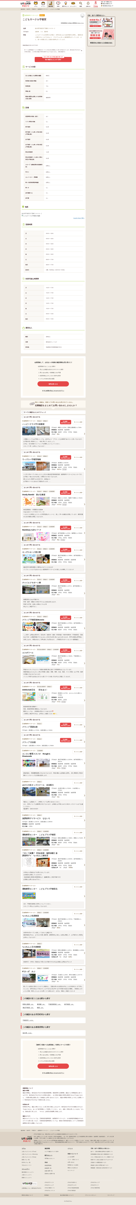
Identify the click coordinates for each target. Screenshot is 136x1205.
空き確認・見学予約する (65, 422)
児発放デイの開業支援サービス (98, 1162)
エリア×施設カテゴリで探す (52, 1151)
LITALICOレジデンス (50, 1190)
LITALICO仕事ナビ (72, 1182)
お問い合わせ (71, 1162)
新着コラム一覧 (26, 1159)
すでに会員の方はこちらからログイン (53, 390)
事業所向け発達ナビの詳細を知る (101, 43)
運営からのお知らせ (73, 1168)
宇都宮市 (28, 1020)
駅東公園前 (28, 1004)
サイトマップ (71, 1170)
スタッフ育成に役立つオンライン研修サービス (102, 1157)
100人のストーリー (26, 1165)
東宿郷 (40, 1004)
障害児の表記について (27, 1195)
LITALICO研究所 (72, 1190)
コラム (24, 1148)
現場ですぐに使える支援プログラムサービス (102, 1159)
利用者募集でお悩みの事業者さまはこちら (72, 23)
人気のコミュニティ (27, 1175)
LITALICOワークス (49, 1182)
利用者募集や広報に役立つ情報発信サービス (102, 1154)
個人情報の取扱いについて (67, 1195)
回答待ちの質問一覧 (50, 1173)
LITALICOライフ (95, 1185)
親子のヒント (48, 1155)
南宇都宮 (68, 1004)
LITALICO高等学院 (95, 1188)
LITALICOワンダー (72, 1185)
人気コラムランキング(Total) (29, 1151)
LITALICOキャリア (95, 1182)
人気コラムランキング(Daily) (29, 1157)
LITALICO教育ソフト (50, 1188)
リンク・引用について (73, 1159)
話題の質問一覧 (48, 1171)
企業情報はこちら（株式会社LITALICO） (32, 1188)
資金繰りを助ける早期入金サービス (99, 1165)
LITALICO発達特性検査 (73, 1188)
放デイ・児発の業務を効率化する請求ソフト (102, 1151)
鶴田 (40, 1008)
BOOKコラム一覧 (26, 1162)
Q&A (46, 1162)
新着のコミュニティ (27, 1177)
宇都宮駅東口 (54, 1004)
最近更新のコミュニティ (28, 1172)
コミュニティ (26, 1169)
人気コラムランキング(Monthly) (30, 1154)
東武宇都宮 (28, 1008)
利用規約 (46, 1195)
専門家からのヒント (50, 1158)
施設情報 (47, 1148)
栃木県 (27, 1033)
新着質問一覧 (48, 1168)
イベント (70, 1148)
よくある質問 (71, 1157)
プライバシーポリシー (90, 1195)
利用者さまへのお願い (73, 1165)
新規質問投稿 (48, 1165)
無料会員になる (53, 384)
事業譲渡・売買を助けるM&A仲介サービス (101, 1168)
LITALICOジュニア (49, 1185)
